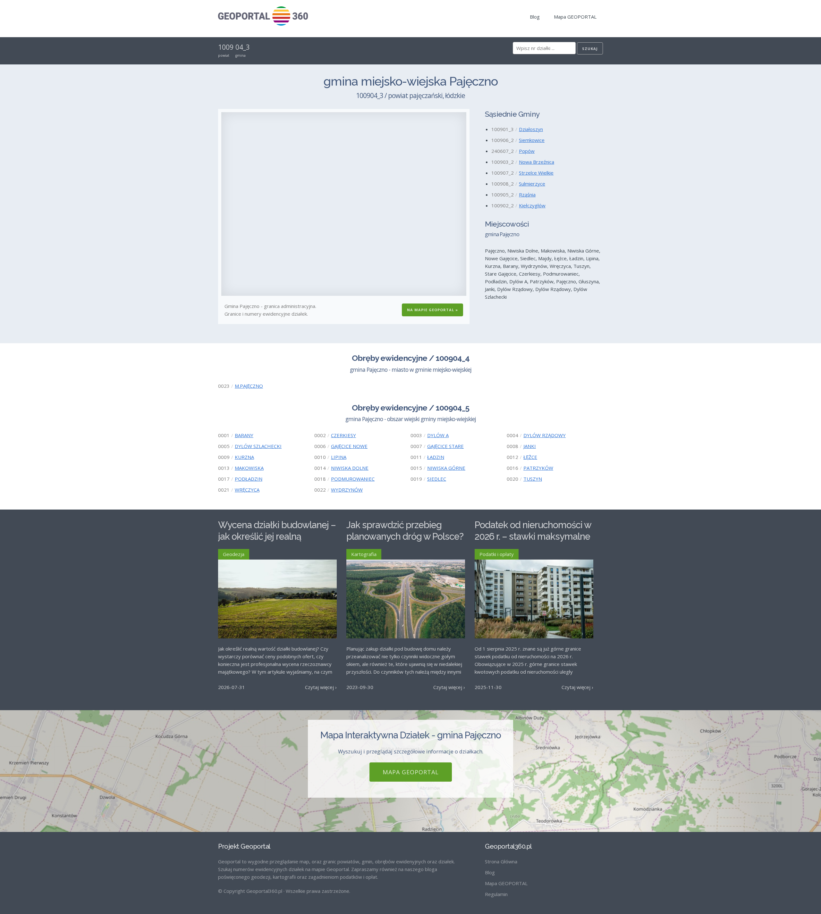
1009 (225, 47)
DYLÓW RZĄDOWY (544, 435)
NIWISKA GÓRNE (446, 468)
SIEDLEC (436, 479)
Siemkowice (532, 140)
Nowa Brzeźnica (536, 162)
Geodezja (233, 554)
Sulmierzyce (532, 183)
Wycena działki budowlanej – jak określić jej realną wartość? (277, 536)
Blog (535, 16)
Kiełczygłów (532, 205)
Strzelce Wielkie (536, 173)
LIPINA (338, 457)
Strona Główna (501, 861)
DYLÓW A (438, 435)
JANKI (529, 446)
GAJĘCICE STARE (445, 446)
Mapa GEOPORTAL (575, 16)
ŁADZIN (435, 457)
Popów (527, 151)
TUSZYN (532, 479)
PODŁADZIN (248, 479)
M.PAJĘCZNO (249, 386)
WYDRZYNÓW (347, 489)
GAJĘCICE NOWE (349, 446)
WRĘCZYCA (247, 489)
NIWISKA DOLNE (349, 468)
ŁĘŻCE (530, 457)
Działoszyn (531, 129)
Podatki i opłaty (496, 554)
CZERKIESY (343, 435)
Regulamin (496, 894)
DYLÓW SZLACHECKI (258, 446)
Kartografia (364, 554)
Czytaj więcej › (321, 687)
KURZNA (244, 457)
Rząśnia (527, 194)
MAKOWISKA (249, 468)
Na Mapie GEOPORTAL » (432, 309)
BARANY (244, 435)
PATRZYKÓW (538, 468)
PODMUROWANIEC (353, 479)
